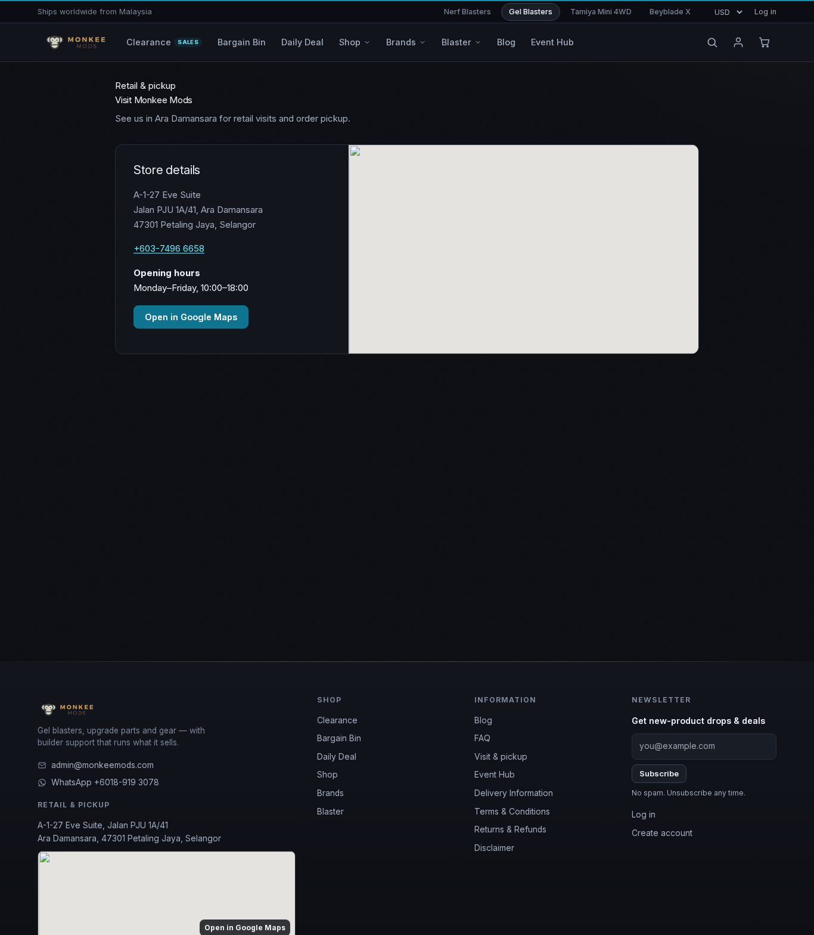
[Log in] (738, 42)
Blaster (330, 811)
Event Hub (494, 774)
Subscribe (659, 773)
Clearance (337, 720)
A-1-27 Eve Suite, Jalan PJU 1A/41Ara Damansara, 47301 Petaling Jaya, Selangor (129, 832)
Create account (662, 833)
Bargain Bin (339, 738)
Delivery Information (513, 793)
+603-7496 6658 (168, 248)
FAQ (482, 738)
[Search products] (712, 42)
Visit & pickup (500, 756)
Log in (765, 11)
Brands (330, 793)
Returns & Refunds (510, 829)
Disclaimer (494, 848)
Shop (327, 774)
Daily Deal (336, 756)
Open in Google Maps (191, 317)
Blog (483, 720)
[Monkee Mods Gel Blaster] (74, 42)
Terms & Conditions (512, 811)
